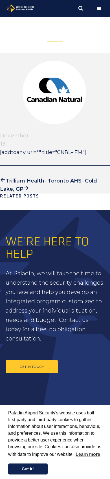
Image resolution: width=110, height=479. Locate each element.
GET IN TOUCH (31, 366)
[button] (100, 8)
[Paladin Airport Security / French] (30, 8)
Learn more (88, 454)
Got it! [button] (28, 469)
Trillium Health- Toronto (37, 181)
